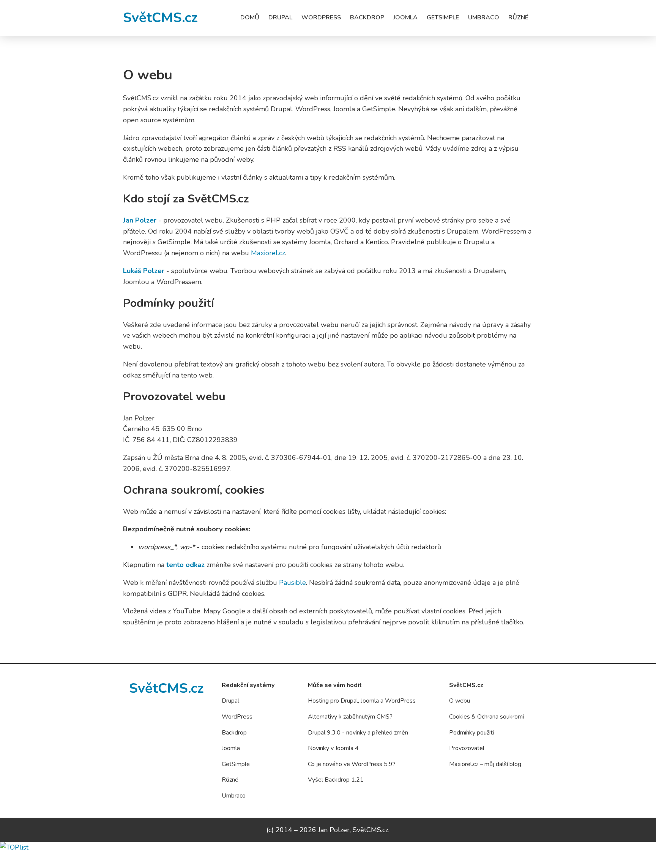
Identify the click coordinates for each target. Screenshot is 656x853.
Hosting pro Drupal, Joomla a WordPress (362, 701)
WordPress (321, 17)
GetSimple (443, 17)
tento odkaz (185, 564)
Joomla (405, 17)
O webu (459, 701)
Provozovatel (466, 748)
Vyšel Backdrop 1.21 (336, 780)
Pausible (292, 582)
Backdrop (367, 17)
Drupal (280, 17)
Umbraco (483, 17)
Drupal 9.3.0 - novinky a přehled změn (358, 732)
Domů (249, 17)
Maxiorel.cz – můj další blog (485, 764)
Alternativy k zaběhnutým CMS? (350, 716)
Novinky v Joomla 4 (333, 748)
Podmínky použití (471, 732)
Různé (518, 17)
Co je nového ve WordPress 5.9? (352, 764)
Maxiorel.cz (268, 252)
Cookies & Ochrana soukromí (486, 716)
